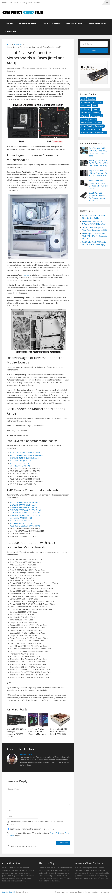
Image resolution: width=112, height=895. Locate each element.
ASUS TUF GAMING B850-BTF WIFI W (25, 502)
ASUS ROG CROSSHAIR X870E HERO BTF (26, 526)
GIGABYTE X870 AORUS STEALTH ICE (25, 515)
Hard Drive (85, 106)
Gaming (9, 23)
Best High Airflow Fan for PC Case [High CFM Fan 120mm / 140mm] (98, 163)
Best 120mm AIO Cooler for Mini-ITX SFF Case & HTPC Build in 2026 (98, 184)
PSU (83, 129)
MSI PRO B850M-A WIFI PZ (21, 520)
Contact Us (17, 3)
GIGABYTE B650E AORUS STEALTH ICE (25, 510)
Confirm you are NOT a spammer (23, 846)
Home (4, 3)
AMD (83, 99)
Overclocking (86, 122)
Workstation (100, 133)
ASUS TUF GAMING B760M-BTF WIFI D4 (26, 455)
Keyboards (85, 109)
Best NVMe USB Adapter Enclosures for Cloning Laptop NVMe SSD (97, 197)
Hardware (10, 31)
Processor (99, 126)
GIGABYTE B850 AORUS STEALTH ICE (25, 513)
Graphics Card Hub (8, 892)
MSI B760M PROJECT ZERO (21, 460)
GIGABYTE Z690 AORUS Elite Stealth (24, 458)
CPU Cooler (86, 102)
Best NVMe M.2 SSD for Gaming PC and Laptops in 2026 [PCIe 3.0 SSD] (16, 733)
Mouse (84, 119)
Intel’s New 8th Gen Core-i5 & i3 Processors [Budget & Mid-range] (38, 731)
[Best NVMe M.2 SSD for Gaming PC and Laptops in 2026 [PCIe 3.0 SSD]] (16, 720)
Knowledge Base (96, 23)
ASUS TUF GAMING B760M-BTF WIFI (25, 453)
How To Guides (74, 23)
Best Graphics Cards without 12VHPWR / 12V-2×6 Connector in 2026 (95, 236)
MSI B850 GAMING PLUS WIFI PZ (23, 523)
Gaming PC (97, 102)
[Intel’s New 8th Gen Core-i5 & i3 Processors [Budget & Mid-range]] (38, 720)
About (10, 3)
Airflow (26, 275)
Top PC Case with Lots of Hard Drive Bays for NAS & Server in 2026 (98, 173)
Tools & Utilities (50, 23)
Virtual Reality (87, 133)
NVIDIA (93, 119)
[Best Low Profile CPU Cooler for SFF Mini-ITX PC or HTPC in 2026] (60, 720)
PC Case (97, 122)
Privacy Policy (27, 3)
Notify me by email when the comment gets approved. (31, 829)
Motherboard (96, 116)
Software (91, 129)
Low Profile (86, 112)
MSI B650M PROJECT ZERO (21, 518)
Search (93, 50)
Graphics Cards (27, 23)
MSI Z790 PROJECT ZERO (20, 463)
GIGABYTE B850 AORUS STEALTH (23, 507)
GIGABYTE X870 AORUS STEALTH (23, 505)
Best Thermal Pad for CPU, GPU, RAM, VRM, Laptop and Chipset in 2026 (98, 152)
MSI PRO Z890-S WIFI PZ (20, 466)
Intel (94, 106)
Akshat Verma (14, 68)
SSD (99, 129)
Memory (96, 112)
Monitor (84, 116)
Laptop (96, 109)
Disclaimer (36, 3)
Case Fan (91, 99)
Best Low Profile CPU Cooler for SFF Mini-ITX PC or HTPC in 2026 (59, 731)
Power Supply (87, 126)
